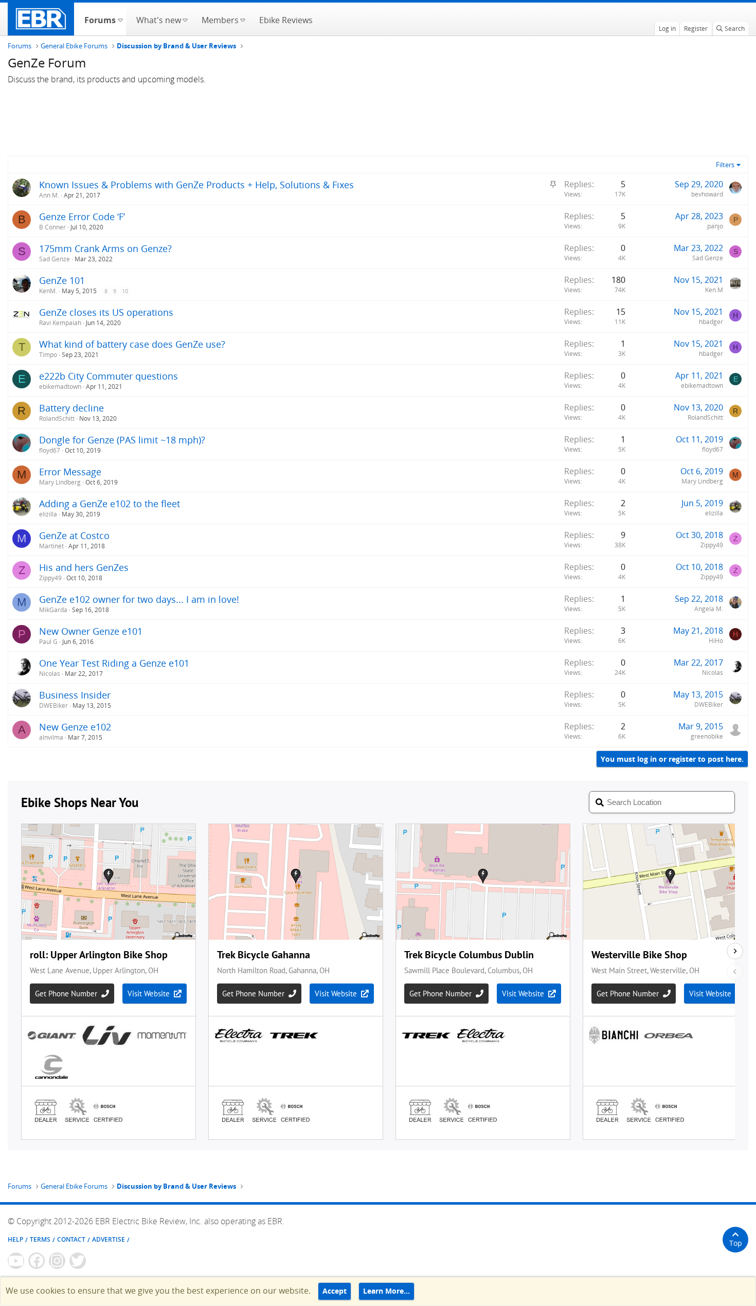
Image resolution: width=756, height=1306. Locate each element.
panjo (715, 226)
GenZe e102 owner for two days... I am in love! (139, 599)
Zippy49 (711, 545)
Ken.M (714, 289)
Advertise (108, 1239)
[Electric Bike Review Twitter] (77, 1261)
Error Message (70, 472)
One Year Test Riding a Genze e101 (114, 663)
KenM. (48, 291)
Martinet (51, 546)
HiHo (716, 640)
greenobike (707, 736)
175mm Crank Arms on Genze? (105, 248)
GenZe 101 (62, 280)
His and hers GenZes (84, 567)
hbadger (711, 321)
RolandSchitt (57, 418)
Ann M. (49, 195)
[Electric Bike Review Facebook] (36, 1261)
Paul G (48, 641)
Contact (71, 1239)
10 (125, 291)
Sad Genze (54, 259)
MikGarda (53, 609)
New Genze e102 (75, 727)
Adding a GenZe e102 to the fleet (109, 503)
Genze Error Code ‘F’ (82, 216)
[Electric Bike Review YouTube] (16, 1261)
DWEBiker (53, 705)
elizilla (48, 514)
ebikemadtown (60, 386)
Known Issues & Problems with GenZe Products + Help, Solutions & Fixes (196, 184)
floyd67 (49, 450)
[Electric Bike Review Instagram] (57, 1261)
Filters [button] (725, 164)
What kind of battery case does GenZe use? (132, 344)
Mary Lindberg (60, 482)
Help (15, 1239)
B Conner (52, 227)
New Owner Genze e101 (90, 631)
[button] (120, 19)
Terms (40, 1239)
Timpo (48, 354)
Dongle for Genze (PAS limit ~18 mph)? (122, 440)
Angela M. (708, 608)
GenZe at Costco (74, 535)
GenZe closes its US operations (106, 312)
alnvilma (51, 737)
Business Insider (75, 695)
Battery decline (71, 408)
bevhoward (707, 194)
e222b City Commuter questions (108, 376)
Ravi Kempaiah (60, 322)
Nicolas (49, 673)
